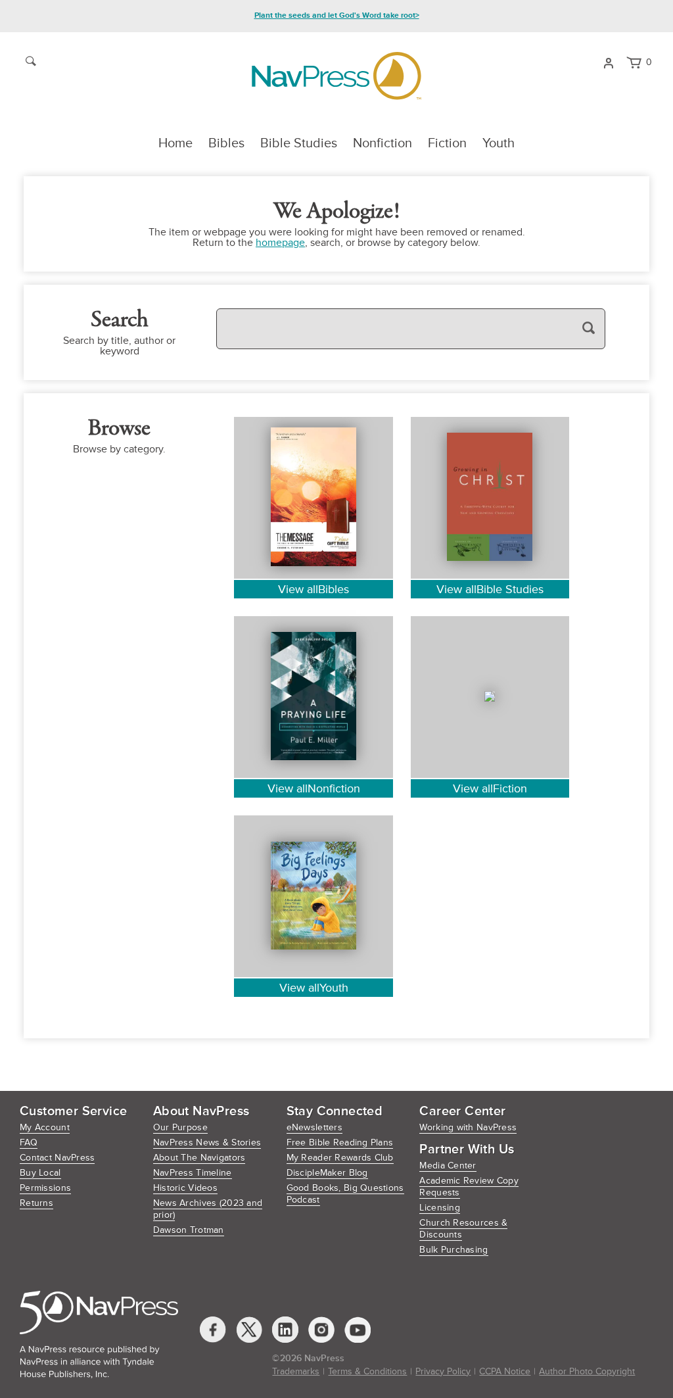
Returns (36, 1203)
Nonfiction (382, 143)
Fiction (447, 143)
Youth (498, 143)
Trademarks (295, 1371)
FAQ (28, 1142)
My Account (45, 1127)
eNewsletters (314, 1127)
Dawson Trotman (188, 1230)
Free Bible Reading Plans (340, 1142)
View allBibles (313, 589)
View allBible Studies (490, 589)
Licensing (439, 1207)
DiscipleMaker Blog (327, 1172)
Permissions (45, 1187)
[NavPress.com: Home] (336, 76)
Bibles (226, 143)
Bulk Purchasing (453, 1249)
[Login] (608, 61)
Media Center (447, 1165)
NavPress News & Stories (207, 1142)
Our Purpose (180, 1127)
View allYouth (313, 987)
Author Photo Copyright (587, 1371)
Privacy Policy (443, 1371)
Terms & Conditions (367, 1371)
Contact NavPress (57, 1157)
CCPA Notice (504, 1371)
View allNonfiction (313, 788)
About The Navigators (199, 1157)
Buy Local (40, 1172)
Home (175, 143)
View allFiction (490, 788)
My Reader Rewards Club (340, 1157)
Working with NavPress (468, 1127)
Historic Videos (185, 1187)
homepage (280, 242)
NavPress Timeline (192, 1172)
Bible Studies (298, 143)
